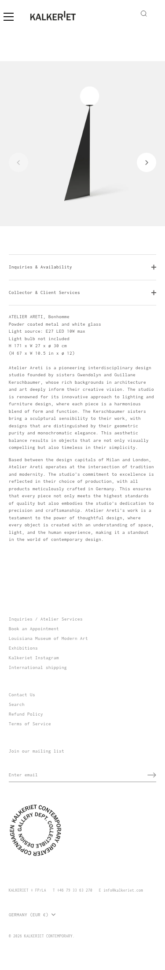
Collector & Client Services (44, 292)
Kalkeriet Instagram (34, 657)
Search (17, 704)
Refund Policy (26, 714)
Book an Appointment (34, 628)
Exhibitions (23, 648)
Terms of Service (30, 723)
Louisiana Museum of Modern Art (48, 638)
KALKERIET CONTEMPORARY (48, 936)
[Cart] (155, 12)
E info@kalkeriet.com (121, 890)
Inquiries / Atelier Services (46, 619)
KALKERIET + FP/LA (27, 890)
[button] (18, 162)
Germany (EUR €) (28, 914)
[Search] (143, 15)
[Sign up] (151, 775)
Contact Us (22, 694)
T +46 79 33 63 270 (72, 890)
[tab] (82, 428)
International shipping (38, 667)
